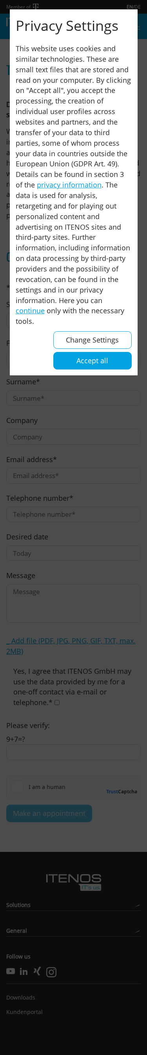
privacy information (69, 184)
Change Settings (92, 340)
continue (30, 310)
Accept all (92, 360)
